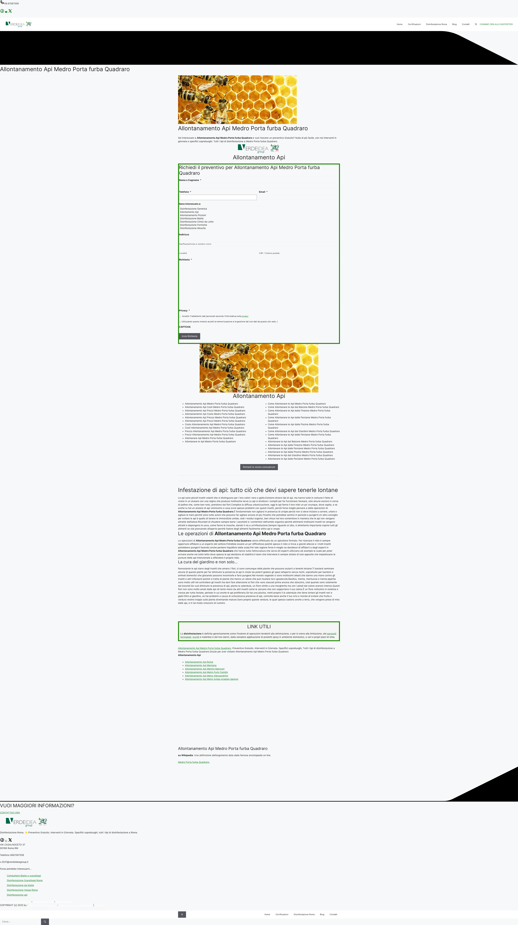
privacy (244, 316)
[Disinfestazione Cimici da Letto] (258, 221)
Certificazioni (414, 24)
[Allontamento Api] (258, 212)
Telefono (185, 192)
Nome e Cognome (190, 180)
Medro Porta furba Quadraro (193, 762)
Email (263, 192)
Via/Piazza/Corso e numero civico (195, 244)
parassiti (331, 633)
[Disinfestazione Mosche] (258, 228)
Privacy (184, 310)
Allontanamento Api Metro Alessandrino (206, 675)
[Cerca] (45, 922)
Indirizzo (184, 234)
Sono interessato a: (190, 204)
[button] (476, 24)
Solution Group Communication (76, 905)
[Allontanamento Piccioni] (258, 215)
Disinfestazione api (17, 895)
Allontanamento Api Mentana (201, 665)
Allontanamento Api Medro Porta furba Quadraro (204, 648)
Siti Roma (100, 905)
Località (183, 253)
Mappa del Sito (64, 901)
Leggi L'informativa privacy (15, 901)
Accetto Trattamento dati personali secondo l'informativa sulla (215, 316)
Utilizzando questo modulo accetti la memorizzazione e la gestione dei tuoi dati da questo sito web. (230, 321)
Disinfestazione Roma (436, 24)
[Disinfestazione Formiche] (258, 225)
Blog (454, 24)
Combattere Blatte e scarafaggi (24, 875)
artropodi (186, 637)
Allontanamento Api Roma (199, 662)
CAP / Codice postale (269, 253)
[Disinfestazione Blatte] (258, 218)
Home (400, 24)
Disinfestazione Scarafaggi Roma (25, 880)
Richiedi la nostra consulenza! (259, 467)
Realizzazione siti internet (43, 905)
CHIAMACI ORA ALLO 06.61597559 (496, 24)
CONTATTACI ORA (10, 812)
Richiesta (185, 259)
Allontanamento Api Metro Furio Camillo (206, 672)
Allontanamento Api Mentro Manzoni (204, 669)
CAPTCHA (185, 327)
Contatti (466, 24)
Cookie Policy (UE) (43, 901)
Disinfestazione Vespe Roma (22, 890)
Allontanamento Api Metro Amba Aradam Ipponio (211, 679)
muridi (195, 637)
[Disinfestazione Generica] (258, 208)
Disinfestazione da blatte (20, 885)
